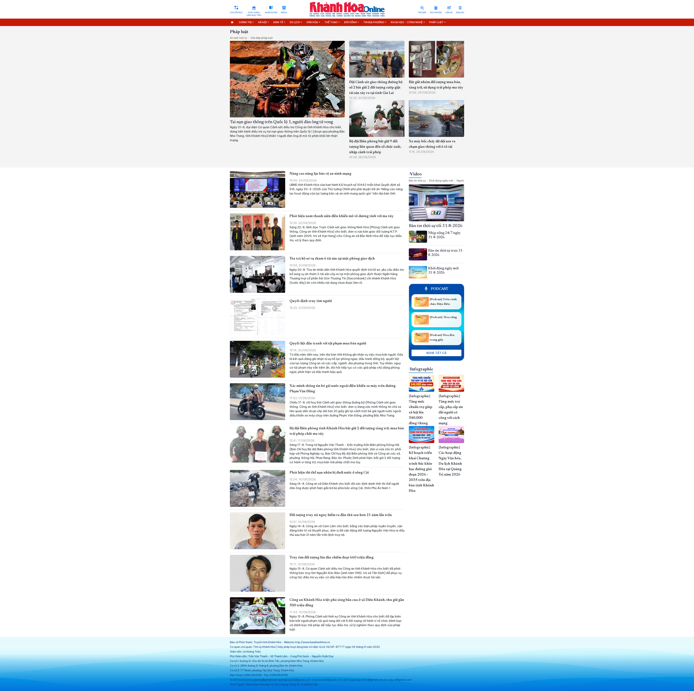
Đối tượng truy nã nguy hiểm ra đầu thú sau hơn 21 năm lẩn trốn (341, 515)
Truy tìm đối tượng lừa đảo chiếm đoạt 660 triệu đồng (332, 557)
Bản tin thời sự (417, 180)
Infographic (421, 369)
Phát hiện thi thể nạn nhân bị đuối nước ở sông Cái (329, 472)
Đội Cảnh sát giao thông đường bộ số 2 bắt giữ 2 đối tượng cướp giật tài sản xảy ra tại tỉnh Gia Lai (375, 87)
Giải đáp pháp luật (261, 38)
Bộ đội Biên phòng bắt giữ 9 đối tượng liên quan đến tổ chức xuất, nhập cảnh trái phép (375, 147)
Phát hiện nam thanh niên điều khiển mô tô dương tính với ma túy (342, 216)
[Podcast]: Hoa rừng (443, 317)
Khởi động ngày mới (441, 180)
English (460, 12)
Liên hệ (448, 12)
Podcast (439, 289)
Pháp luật (239, 32)
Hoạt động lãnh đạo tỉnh (253, 13)
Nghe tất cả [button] (436, 353)
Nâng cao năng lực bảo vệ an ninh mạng (320, 174)
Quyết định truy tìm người (311, 301)
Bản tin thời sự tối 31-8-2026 (435, 226)
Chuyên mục (236, 12)
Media (284, 12)
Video (416, 174)
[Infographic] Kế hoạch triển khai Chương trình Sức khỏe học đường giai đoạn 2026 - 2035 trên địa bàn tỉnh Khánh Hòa (421, 469)
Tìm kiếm (422, 12)
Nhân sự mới (271, 12)
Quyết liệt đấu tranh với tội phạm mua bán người (328, 343)
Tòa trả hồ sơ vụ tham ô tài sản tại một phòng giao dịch (332, 258)
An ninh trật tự (238, 38)
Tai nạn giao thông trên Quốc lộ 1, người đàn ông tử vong (281, 122)
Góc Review (436, 12)
